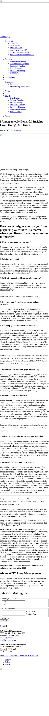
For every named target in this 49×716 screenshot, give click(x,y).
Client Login (5, 36)
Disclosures (14, 73)
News (7, 91)
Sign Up (4, 621)
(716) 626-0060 (6, 638)
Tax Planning (15, 130)
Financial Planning (17, 105)
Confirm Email (32, 614)
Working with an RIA (18, 50)
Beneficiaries (15, 98)
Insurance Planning (17, 70)
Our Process (10, 77)
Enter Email (30, 611)
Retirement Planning (18, 61)
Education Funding (17, 66)
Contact (8, 116)
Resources (9, 82)
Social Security (16, 111)
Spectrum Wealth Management (22, 54)
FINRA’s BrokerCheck (29, 655)
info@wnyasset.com (8, 640)
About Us (9, 41)
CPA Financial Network (19, 52)
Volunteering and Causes (20, 86)
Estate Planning (16, 68)
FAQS (7, 96)
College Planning (17, 100)
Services (8, 59)
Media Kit (4, 655)
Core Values (15, 45)
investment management (19, 64)
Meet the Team (16, 48)
